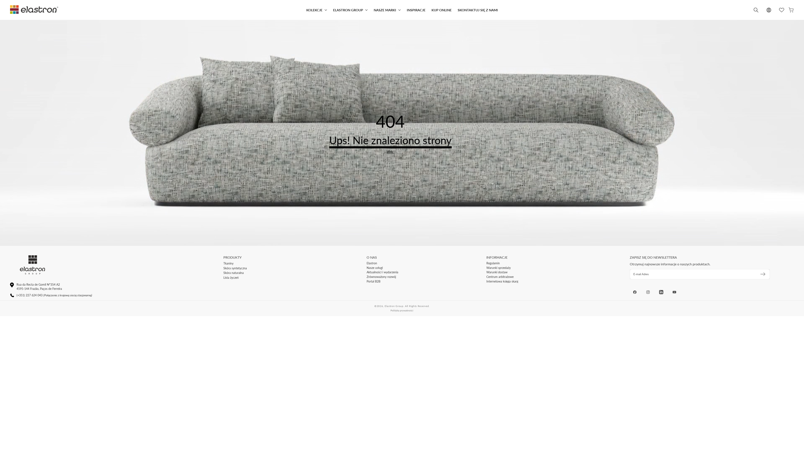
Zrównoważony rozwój (381, 277)
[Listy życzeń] (781, 10)
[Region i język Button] (768, 10)
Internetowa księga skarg (502, 281)
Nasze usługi (375, 268)
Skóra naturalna (233, 273)
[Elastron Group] (34, 10)
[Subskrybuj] (763, 274)
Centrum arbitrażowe (500, 277)
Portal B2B (373, 281)
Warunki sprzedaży (498, 268)
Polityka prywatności (401, 310)
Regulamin (493, 263)
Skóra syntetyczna (235, 268)
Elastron (372, 263)
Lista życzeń (231, 277)
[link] (390, 152)
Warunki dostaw (497, 272)
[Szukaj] (756, 10)
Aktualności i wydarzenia (382, 272)
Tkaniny (228, 263)
